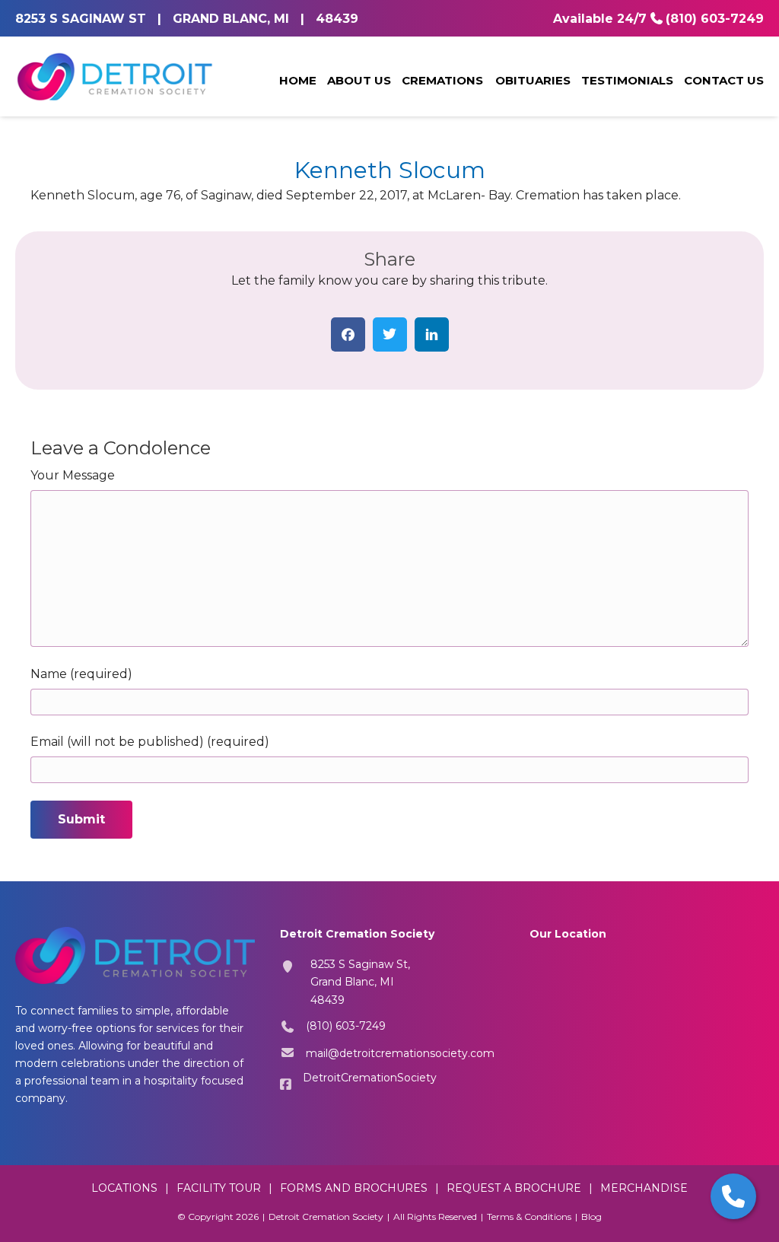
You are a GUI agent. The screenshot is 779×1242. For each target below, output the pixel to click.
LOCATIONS (124, 1188)
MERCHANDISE (644, 1188)
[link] (297, 81)
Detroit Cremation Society (326, 1216)
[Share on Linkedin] (432, 334)
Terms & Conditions (529, 1216)
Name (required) (81, 674)
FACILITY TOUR (218, 1188)
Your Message (72, 475)
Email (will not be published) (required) (149, 741)
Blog (591, 1216)
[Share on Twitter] (390, 334)
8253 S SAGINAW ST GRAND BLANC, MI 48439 (186, 18)
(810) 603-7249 (715, 18)
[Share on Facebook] (348, 334)
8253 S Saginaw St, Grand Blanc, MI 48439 (360, 981)
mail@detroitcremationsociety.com (400, 1053)
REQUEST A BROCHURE (514, 1188)
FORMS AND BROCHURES (354, 1188)
